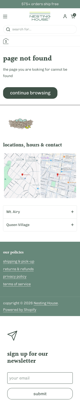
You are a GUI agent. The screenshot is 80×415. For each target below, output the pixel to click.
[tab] (40, 212)
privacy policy (14, 276)
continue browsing (30, 93)
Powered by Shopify (19, 310)
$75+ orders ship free (40, 4)
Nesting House (46, 303)
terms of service (17, 284)
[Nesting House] (40, 16)
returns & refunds (18, 269)
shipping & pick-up (18, 261)
